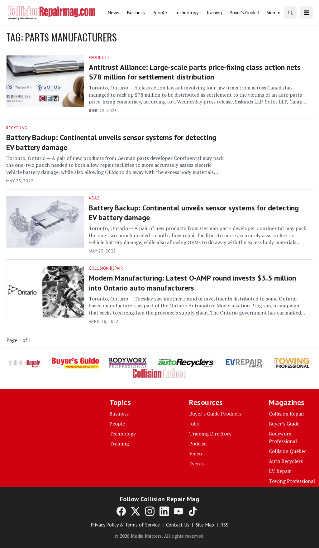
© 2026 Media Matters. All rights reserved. (160, 536)
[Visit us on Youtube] (178, 511)
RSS (224, 525)
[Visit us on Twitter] (135, 511)
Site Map (205, 525)
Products (99, 57)
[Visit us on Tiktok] (193, 511)
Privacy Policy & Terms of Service (125, 525)
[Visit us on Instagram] (150, 511)
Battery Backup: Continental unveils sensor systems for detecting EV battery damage (111, 142)
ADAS (94, 198)
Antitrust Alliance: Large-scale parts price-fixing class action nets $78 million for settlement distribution (195, 72)
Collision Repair (106, 268)
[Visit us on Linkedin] (164, 511)
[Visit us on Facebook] (121, 511)
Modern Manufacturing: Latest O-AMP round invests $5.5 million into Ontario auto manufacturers (192, 282)
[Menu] (306, 12)
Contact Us (177, 525)
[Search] (290, 12)
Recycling (16, 128)
